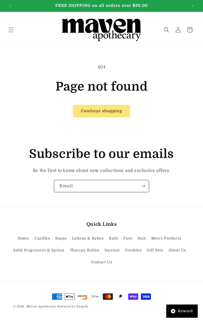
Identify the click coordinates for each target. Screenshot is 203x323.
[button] (11, 30)
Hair (142, 238)
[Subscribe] (143, 186)
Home (23, 238)
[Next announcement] (193, 6)
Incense (112, 250)
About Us (177, 250)
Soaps (61, 238)
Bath (113, 238)
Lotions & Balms (88, 238)
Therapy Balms (84, 250)
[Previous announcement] (10, 6)
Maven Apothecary (41, 306)
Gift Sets (155, 250)
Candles (42, 238)
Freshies (133, 250)
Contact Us (101, 262)
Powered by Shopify (73, 306)
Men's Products (166, 238)
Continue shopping (101, 111)
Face (127, 238)
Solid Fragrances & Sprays (38, 250)
